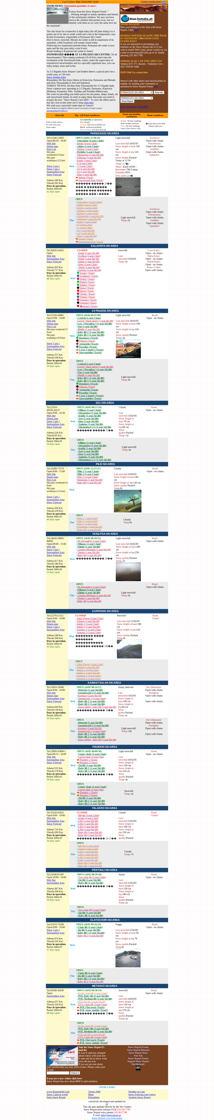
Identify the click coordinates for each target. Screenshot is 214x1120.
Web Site (51, 143)
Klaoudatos (93, 1097)
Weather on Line (136, 1091)
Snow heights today (56, 77)
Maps (91, 1094)
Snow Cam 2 (53, 169)
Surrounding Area (55, 171)
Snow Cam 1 (53, 166)
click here (89, 102)
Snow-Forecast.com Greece (142, 1094)
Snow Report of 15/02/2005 (134, 106)
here (136, 30)
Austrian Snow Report (139, 1097)
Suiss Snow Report (56, 1097)
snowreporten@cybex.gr (57, 110)
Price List (51, 149)
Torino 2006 (94, 1091)
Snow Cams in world (57, 1094)
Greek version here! (151, 1)
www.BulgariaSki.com (58, 1091)
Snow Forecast (54, 174)
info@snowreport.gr (111, 1115)
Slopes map (52, 146)
